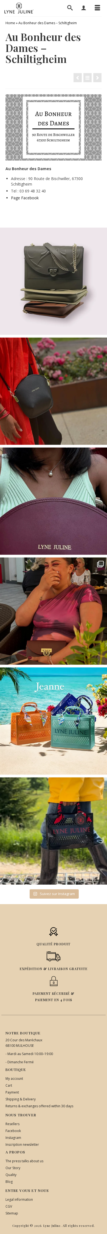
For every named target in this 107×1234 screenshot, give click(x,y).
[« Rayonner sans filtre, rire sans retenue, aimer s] (53, 611)
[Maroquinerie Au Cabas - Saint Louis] (97, 77)
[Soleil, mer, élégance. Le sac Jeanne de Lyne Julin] (53, 721)
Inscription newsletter (22, 1144)
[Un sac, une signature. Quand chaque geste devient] (53, 391)
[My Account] (84, 8)
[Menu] (97, 8)
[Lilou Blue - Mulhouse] (78, 77)
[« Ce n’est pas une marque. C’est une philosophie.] (53, 501)
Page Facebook (25, 197)
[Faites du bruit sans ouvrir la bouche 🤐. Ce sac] (53, 831)
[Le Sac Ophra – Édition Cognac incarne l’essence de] (53, 281)
